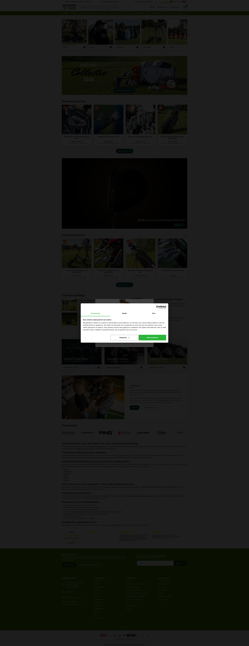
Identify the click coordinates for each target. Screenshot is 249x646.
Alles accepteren (152, 337)
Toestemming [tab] (95, 313)
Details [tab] (124, 313)
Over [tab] (153, 313)
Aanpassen (123, 337)
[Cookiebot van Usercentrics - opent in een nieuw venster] (157, 307)
